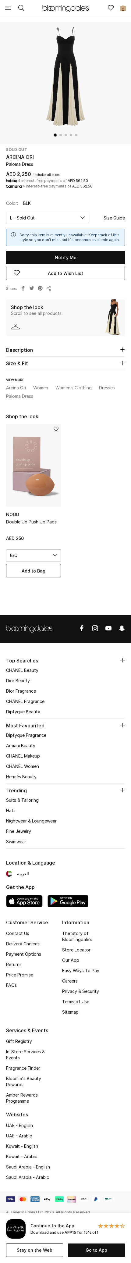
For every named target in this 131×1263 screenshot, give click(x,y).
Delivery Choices (23, 943)
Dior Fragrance (21, 691)
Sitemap (70, 1012)
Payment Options (23, 954)
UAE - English (19, 1125)
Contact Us (17, 933)
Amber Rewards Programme (22, 1098)
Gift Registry (19, 1041)
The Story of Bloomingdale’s (77, 936)
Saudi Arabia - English (28, 1166)
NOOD (12, 514)
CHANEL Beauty (22, 670)
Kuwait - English (22, 1146)
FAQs (11, 985)
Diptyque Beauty (23, 711)
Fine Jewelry (18, 831)
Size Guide (114, 217)
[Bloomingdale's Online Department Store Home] (65, 8)
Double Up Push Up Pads (31, 521)
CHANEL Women (22, 766)
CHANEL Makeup (23, 755)
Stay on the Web (34, 1250)
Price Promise (19, 974)
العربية (23, 873)
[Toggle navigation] (8, 8)
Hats (11, 810)
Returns (14, 964)
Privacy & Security (80, 991)
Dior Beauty (18, 680)
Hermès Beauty (21, 776)
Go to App (96, 1250)
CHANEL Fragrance (25, 701)
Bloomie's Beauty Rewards (23, 1081)
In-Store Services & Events (25, 1054)
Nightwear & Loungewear (31, 820)
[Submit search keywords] (21, 8)
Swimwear (16, 841)
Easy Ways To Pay (80, 970)
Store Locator (76, 949)
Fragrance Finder (23, 1068)
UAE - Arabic (19, 1135)
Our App (70, 960)
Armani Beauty (20, 745)
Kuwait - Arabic (21, 1156)
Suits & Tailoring (22, 800)
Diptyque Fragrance (26, 735)
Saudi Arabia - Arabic (27, 1177)
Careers (70, 980)
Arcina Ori (20, 157)
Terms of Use (75, 1001)
